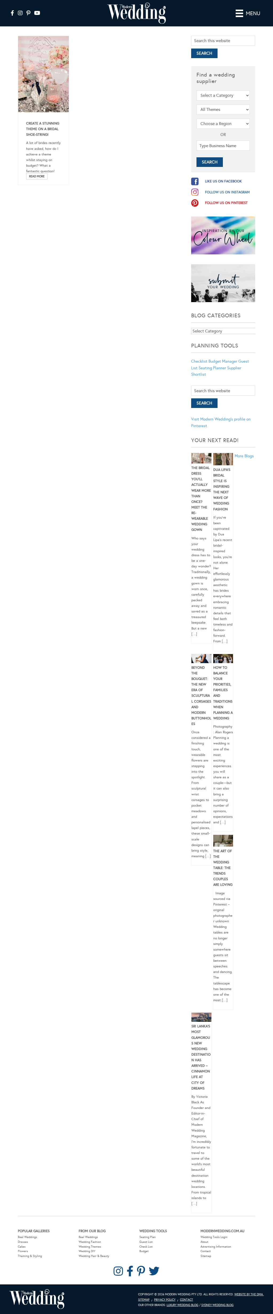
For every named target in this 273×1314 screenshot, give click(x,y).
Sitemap (205, 1256)
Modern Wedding (36, 1299)
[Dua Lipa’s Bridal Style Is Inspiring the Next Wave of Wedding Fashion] (223, 460)
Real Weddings (27, 1237)
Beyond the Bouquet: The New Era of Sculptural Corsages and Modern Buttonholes (201, 696)
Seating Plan (147, 1237)
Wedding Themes (90, 1246)
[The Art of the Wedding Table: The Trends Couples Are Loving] (223, 841)
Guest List (145, 1242)
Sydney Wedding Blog (217, 1305)
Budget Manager (222, 361)
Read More (37, 176)
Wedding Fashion (90, 1242)
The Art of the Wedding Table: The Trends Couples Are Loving (222, 868)
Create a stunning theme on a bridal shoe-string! (42, 129)
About (204, 1242)
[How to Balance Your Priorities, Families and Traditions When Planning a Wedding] (223, 659)
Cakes (22, 1246)
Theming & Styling (30, 1256)
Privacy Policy (164, 1299)
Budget (143, 1251)
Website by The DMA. (249, 1294)
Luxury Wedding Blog (182, 1305)
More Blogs (244, 456)
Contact (205, 1251)
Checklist (199, 361)
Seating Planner (212, 368)
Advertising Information (215, 1246)
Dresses (23, 1242)
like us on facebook (223, 181)
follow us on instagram (227, 192)
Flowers (23, 1251)
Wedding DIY (87, 1251)
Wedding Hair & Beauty (94, 1256)
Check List (145, 1246)
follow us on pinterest (226, 203)
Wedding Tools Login (213, 1237)
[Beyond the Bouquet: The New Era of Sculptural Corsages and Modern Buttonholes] (201, 659)
